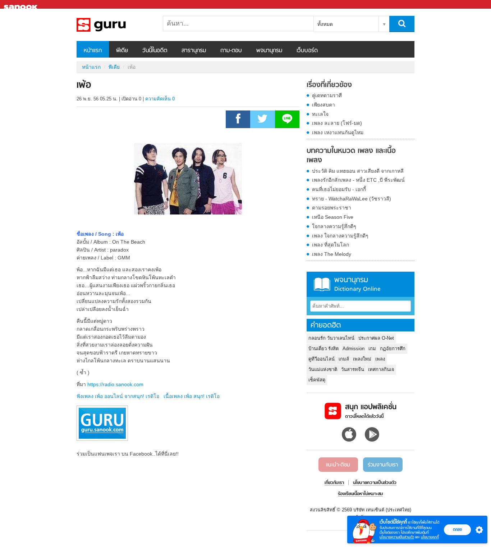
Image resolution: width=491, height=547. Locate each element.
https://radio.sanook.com (115, 384)
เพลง (380, 359)
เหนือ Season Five (332, 217)
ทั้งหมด (325, 24)
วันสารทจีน (352, 369)
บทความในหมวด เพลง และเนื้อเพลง (351, 155)
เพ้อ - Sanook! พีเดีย (114, 25)
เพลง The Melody (331, 254)
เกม (372, 348)
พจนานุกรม (269, 50)
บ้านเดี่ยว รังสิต (323, 348)
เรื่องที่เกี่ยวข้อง (329, 85)
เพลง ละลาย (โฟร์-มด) (337, 123)
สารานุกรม (194, 50)
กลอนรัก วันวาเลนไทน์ (331, 338)
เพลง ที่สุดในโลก (330, 245)
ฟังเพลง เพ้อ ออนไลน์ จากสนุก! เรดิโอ (118, 396)
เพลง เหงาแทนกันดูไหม (337, 132)
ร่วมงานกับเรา (383, 465)
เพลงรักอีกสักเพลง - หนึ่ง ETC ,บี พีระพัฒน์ (358, 180)
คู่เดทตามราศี (327, 95)
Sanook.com (22, 4)
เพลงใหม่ (362, 359)
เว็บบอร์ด (307, 50)
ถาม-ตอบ (231, 50)
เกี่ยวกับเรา (334, 483)
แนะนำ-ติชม (338, 465)
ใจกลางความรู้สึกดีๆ (334, 226)
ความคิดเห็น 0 (160, 98)
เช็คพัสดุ (316, 380)
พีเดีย (122, 50)
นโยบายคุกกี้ (430, 537)
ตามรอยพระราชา (331, 208)
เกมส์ (344, 359)
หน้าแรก (93, 50)
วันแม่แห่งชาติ (322, 369)
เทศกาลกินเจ (381, 369)
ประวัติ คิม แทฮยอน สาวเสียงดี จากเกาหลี (358, 171)
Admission (353, 348)
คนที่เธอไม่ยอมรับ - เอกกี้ (339, 189)
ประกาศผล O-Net (376, 338)
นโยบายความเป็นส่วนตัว (397, 537)
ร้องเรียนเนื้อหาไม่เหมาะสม (360, 494)
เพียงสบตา (323, 105)
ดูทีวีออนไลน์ (321, 359)
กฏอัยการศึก (392, 348)
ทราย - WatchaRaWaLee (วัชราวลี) (351, 199)
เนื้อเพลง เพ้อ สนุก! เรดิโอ (192, 396)
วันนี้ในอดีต (154, 50)
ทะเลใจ (320, 114)
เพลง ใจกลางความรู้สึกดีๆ (340, 236)
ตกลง (457, 529)
